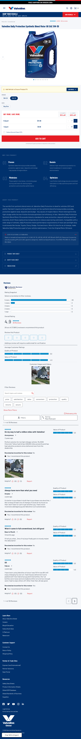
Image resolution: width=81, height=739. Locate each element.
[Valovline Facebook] (4, 704)
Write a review (64, 21)
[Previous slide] (3, 57)
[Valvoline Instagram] (18, 704)
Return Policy (7, 650)
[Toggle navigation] (4, 8)
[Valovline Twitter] (8, 704)
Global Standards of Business (12, 693)
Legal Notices (6, 709)
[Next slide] (78, 57)
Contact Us (6, 647)
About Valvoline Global (10, 619)
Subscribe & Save (8, 629)
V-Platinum (6, 632)
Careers (5, 622)
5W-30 (14, 98)
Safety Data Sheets (8, 683)
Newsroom (6, 635)
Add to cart (40, 138)
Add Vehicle (71, 89)
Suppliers (6, 697)
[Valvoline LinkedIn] (23, 704)
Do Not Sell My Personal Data (10, 711)
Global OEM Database (9, 690)
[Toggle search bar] (67, 8)
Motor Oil (4, 21)
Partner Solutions (8, 668)
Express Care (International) (11, 665)
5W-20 (5, 98)
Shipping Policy (7, 654)
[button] (33, 79)
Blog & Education (8, 625)
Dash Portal (6, 672)
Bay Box (6, 106)
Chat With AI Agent (12, 735)
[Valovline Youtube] (13, 704)
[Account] (71, 8)
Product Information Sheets (11, 687)
